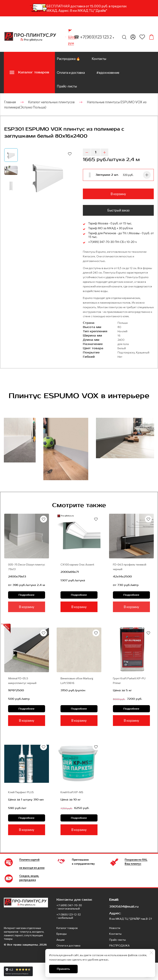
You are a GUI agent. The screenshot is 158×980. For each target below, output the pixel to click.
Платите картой (29, 859)
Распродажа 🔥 (68, 59)
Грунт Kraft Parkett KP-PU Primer (129, 681)
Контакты (99, 59)
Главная (10, 102)
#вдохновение (107, 72)
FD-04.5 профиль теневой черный (129, 567)
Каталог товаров (67, 928)
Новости (114, 928)
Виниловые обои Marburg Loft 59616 (77, 681)
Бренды (61, 933)
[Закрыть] (151, 952)
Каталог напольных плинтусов (51, 102)
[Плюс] (104, 152)
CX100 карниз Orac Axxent (77, 564)
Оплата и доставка (71, 72)
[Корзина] (151, 37)
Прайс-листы (67, 86)
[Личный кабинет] (133, 37)
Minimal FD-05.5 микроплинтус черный (22, 681)
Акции (60, 939)
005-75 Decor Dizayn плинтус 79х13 (26, 567)
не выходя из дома (32, 867)
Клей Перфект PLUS (21, 792)
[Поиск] (124, 37)
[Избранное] (142, 37)
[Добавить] (147, 175)
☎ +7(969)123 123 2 (94, 36)
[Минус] (87, 152)
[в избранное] (69, 153)
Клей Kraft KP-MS (72, 792)
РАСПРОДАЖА (119, 945)
